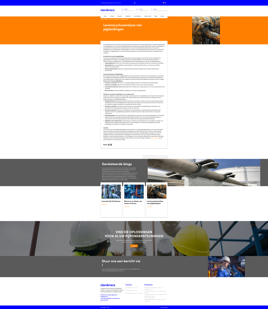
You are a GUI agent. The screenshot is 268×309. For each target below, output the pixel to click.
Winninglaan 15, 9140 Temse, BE (161, 10)
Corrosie (112, 16)
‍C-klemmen (147, 301)
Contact (162, 16)
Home (105, 16)
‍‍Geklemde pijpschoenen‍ (149, 298)
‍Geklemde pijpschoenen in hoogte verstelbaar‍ (154, 299)
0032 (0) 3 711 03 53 (129, 10)
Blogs (156, 16)
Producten (119, 16)
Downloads (127, 16)
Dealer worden (147, 16)
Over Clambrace (137, 16)
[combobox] (165, 2)
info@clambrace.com (143, 10)
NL (165, 2)
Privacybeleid (164, 307)
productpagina (154, 138)
